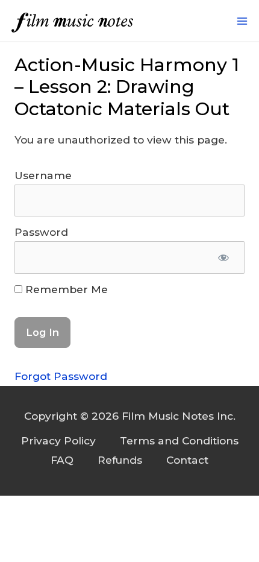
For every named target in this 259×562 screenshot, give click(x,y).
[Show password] (224, 257)
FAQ (62, 459)
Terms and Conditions (179, 440)
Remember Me (65, 289)
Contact (187, 459)
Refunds (120, 459)
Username (43, 175)
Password (41, 232)
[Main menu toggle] (242, 21)
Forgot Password (60, 376)
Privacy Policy (58, 440)
